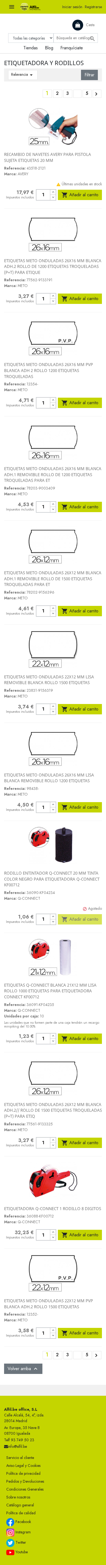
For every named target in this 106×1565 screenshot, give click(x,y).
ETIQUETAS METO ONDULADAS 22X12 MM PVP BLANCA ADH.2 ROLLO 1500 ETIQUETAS (48, 1303)
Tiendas (30, 48)
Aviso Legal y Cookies (23, 1465)
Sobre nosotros (18, 1497)
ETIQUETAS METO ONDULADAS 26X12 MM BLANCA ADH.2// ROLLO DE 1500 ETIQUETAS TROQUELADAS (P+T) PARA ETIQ (53, 1110)
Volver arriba (23, 1368)
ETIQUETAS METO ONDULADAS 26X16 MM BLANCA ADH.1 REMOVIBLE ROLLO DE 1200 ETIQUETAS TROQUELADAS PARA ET (52, 474)
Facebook (22, 1521)
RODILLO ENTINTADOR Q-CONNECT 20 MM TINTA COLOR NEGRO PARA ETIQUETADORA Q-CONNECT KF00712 (51, 878)
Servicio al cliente (20, 1457)
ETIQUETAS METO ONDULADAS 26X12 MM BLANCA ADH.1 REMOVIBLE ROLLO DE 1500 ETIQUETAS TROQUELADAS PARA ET (52, 578)
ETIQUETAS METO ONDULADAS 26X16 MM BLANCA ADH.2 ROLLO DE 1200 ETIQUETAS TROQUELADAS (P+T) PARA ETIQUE (52, 266)
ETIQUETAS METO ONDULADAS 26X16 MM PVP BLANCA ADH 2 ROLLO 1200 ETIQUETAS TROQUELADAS (48, 370)
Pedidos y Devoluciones (25, 1481)
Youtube (21, 1552)
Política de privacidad (23, 1473)
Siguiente (96, 94)
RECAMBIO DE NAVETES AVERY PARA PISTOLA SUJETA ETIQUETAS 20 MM (47, 157)
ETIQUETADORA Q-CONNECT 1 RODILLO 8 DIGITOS (52, 1208)
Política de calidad (21, 1513)
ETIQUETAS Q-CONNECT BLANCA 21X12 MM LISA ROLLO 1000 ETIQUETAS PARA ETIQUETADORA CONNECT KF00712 (50, 990)
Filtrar (89, 75)
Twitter (20, 1542)
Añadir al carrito (79, 195)
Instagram (22, 1532)
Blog (49, 48)
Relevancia (23, 75)
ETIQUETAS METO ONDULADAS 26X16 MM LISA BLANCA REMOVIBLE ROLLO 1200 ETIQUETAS (49, 778)
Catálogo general (20, 1505)
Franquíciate (71, 48)
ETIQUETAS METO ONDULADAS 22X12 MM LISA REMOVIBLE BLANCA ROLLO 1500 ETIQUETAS (49, 679)
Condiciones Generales (24, 1489)
